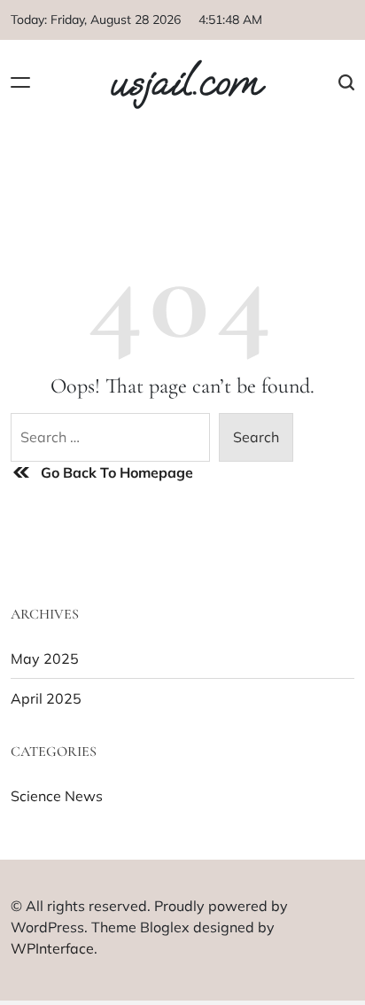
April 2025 (46, 698)
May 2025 (45, 658)
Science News (57, 796)
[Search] (346, 82)
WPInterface (52, 948)
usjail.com (184, 82)
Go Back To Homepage (117, 472)
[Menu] (20, 82)
